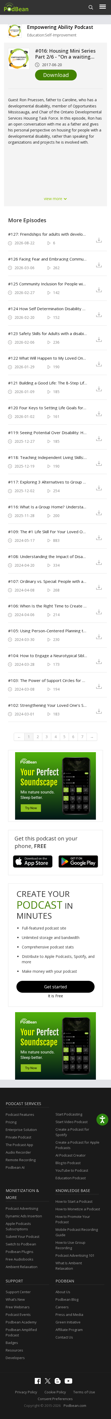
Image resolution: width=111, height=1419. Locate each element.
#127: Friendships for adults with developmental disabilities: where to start (47, 234)
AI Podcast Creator (71, 1155)
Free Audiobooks (19, 1259)
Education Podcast (71, 1177)
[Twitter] (49, 1382)
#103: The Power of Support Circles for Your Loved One (47, 680)
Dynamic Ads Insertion (24, 1216)
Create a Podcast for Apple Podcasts (77, 1145)
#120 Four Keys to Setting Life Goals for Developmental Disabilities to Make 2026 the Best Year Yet (47, 407)
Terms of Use (84, 1392)
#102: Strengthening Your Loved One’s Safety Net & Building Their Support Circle (47, 705)
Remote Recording (21, 1159)
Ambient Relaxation (21, 1266)
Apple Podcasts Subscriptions (18, 1226)
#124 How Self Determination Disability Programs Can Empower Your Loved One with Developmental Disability (47, 308)
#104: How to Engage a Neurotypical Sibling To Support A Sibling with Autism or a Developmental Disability (47, 655)
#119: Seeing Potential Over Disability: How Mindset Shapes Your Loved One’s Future (47, 432)
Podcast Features (20, 1114)
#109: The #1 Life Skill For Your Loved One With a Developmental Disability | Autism (47, 531)
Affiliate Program (69, 1329)
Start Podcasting (69, 1114)
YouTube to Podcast (72, 1170)
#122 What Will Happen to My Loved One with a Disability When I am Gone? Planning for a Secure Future (47, 358)
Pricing (11, 1122)
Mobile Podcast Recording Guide (77, 1232)
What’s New (15, 1299)
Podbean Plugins (19, 1251)
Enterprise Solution (21, 1129)
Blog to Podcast (68, 1162)
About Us (63, 1291)
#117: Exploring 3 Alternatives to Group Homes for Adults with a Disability (47, 481)
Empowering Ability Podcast (60, 27)
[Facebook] (39, 1382)
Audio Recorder (18, 1152)
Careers (62, 1307)
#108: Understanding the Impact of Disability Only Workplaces (47, 556)
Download (56, 75)
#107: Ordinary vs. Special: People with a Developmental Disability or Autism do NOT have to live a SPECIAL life (47, 581)
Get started (55, 987)
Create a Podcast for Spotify (72, 1132)
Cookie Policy (55, 1392)
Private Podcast (18, 1137)
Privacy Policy (26, 1392)
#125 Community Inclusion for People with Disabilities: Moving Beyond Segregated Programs (47, 283)
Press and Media (69, 1314)
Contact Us (64, 1337)
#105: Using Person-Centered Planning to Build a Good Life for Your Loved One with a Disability (47, 630)
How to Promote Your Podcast (73, 1219)
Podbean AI (15, 1167)
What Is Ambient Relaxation (69, 1266)
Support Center (18, 1291)
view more (53, 198)
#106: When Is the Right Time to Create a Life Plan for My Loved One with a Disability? (47, 605)
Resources (14, 1350)
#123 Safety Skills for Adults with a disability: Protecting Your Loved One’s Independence (47, 333)
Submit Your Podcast (22, 1236)
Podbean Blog (67, 1299)
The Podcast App (19, 1144)
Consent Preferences (55, 1398)
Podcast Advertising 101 (75, 1255)
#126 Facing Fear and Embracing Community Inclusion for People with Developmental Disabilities (47, 258)
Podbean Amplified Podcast (21, 1332)
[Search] (91, 7)
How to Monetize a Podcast (78, 1209)
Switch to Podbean (21, 1244)
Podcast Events (18, 1314)
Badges (12, 1342)
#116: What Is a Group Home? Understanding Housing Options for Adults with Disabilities (47, 506)
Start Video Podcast (72, 1121)
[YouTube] (70, 1382)
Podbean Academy (21, 1322)
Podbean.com (75, 1405)
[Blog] (59, 1382)
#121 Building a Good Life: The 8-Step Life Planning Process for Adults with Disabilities (47, 382)
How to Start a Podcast (74, 1201)
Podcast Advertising (22, 1208)
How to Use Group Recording (70, 1245)
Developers (15, 1357)
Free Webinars (18, 1307)
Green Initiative (68, 1322)
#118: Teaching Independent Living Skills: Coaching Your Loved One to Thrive (47, 457)
